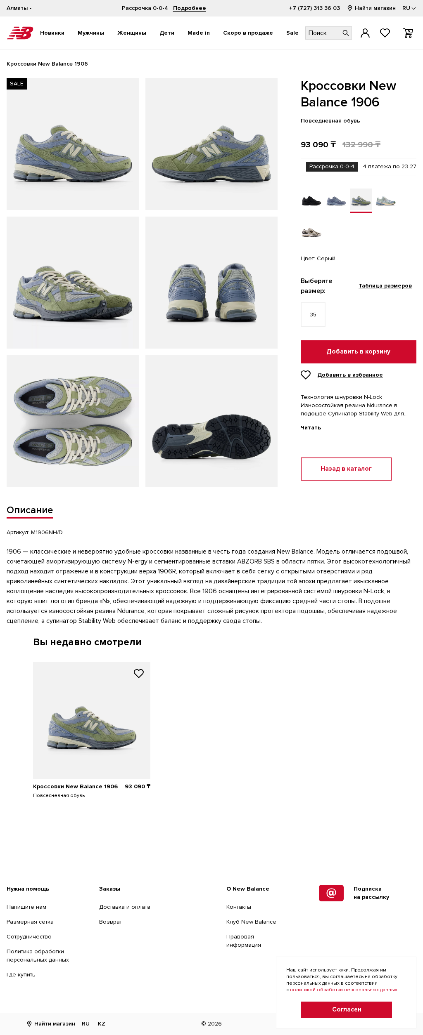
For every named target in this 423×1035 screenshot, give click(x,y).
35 (313, 314)
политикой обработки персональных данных (343, 990)
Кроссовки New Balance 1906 (75, 786)
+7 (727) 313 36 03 (314, 8)
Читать (311, 427)
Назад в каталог (346, 469)
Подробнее (189, 8)
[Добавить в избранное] (139, 674)
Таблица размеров (385, 285)
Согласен (346, 1010)
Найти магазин (375, 8)
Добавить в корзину (358, 352)
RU (86, 1023)
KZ (101, 1023)
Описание (30, 510)
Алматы (17, 8)
